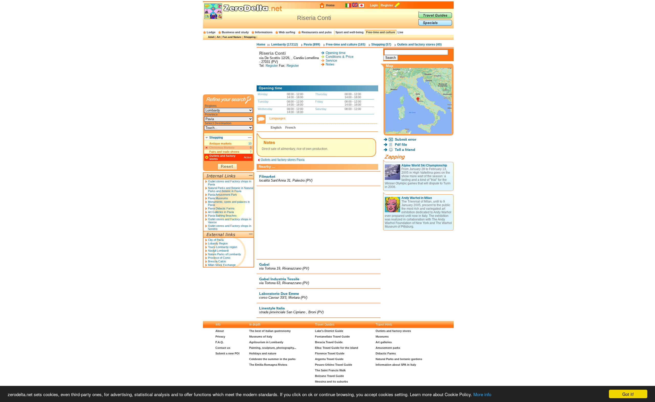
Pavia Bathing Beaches (222, 215)
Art (218, 37)
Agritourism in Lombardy (266, 342)
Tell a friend (405, 150)
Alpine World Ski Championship (424, 165)
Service (331, 60)
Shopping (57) (381, 44)
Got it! (628, 394)
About (219, 330)
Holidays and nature (262, 353)
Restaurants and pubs (317, 32)
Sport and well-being (349, 32)
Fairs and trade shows (224, 151)
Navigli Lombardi (218, 250)
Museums (382, 336)
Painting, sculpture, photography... (272, 347)
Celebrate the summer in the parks (272, 359)
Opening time (335, 53)
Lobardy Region (218, 243)
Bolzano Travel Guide (329, 375)
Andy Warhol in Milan (416, 198)
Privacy (220, 336)
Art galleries (384, 342)
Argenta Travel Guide (329, 359)
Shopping (250, 37)
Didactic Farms (386, 353)
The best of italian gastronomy (270, 330)
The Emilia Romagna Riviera (268, 364)
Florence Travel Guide (329, 353)
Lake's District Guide (329, 330)
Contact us (222, 347)
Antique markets (220, 143)
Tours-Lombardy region (222, 247)
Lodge (211, 32)
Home (330, 5)
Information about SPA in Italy (396, 364)
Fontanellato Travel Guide (332, 336)
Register (387, 5)
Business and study (235, 32)
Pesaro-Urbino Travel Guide (333, 364)
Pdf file (401, 144)
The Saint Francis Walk (330, 370)
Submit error (405, 139)
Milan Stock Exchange (222, 264)
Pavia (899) (312, 44)
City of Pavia (216, 239)
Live (400, 32)
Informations (263, 32)
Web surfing (287, 32)
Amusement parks (388, 347)
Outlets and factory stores (393, 330)
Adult (211, 37)
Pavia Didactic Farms (221, 208)
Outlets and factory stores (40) (419, 44)
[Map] (418, 132)
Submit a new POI (227, 353)
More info (482, 394)
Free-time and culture (380, 32)
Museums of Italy (260, 336)
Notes (330, 64)
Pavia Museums (218, 198)
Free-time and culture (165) (345, 44)
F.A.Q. (219, 342)
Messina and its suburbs (331, 381)
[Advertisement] (318, 76)
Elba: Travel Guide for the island (336, 347)
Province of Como (219, 257)
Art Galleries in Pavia (221, 212)
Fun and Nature (232, 37)
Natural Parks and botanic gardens (399, 359)
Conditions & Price (339, 57)
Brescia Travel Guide (329, 342)
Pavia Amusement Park (222, 194)
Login (374, 5)
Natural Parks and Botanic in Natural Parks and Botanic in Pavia (230, 189)
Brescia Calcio (217, 261)
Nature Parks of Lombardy (224, 254)
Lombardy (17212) (284, 44)
